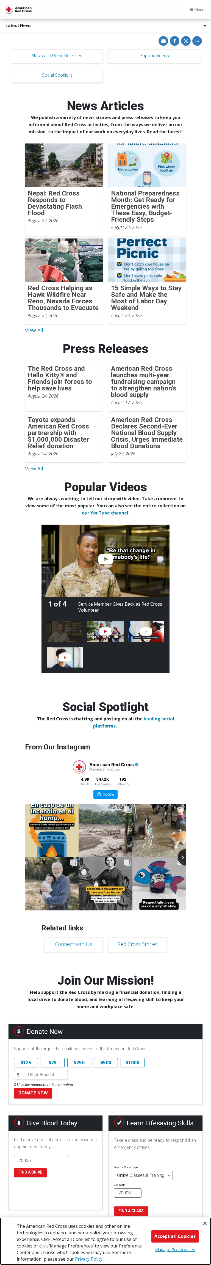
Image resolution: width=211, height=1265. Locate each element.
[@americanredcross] (79, 766)
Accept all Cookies (175, 1236)
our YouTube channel (105, 513)
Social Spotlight (57, 75)
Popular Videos (154, 55)
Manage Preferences (175, 1249)
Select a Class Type (126, 1167)
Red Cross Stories (137, 944)
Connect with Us (73, 944)
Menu (198, 9)
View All (34, 330)
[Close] (205, 1223)
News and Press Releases (57, 55)
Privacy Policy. (89, 1259)
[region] (105, 1241)
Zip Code (119, 1184)
